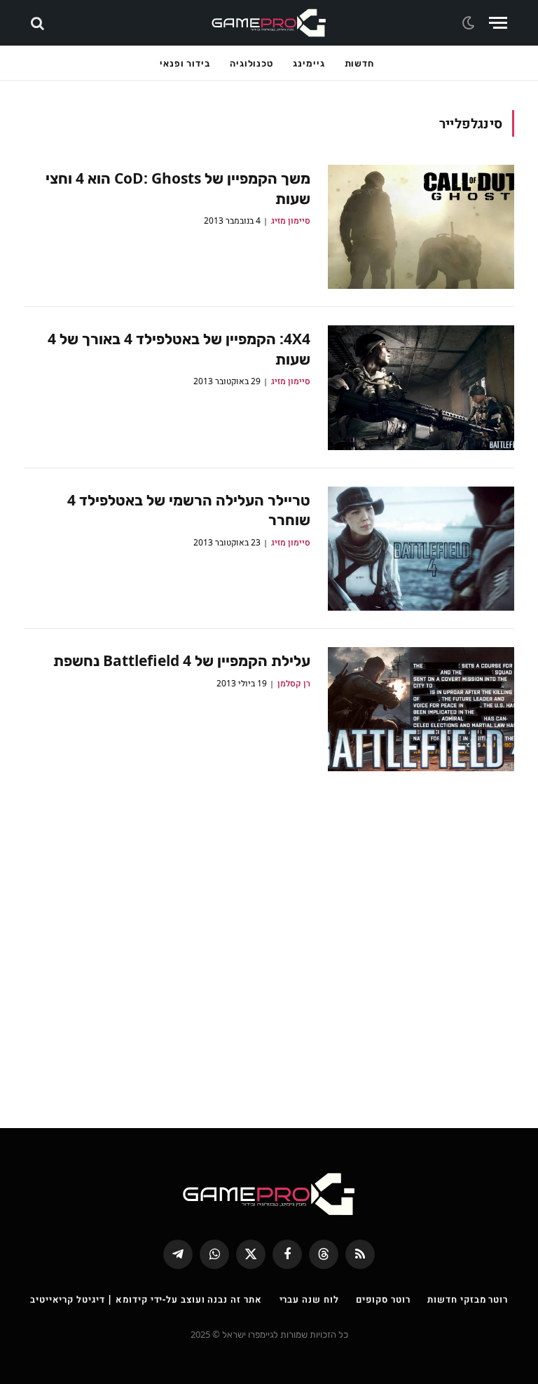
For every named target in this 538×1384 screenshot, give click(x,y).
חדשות (360, 63)
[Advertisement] (268, 939)
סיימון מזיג (290, 220)
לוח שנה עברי (309, 1299)
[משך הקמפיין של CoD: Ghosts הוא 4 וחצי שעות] (421, 227)
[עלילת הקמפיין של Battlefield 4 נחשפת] (421, 709)
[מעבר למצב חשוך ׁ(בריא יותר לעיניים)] (470, 23)
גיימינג (308, 63)
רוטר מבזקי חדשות (467, 1299)
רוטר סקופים (383, 1299)
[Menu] (498, 23)
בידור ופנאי (185, 63)
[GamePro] (269, 23)
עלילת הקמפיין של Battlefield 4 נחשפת (181, 660)
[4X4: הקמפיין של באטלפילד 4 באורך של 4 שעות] (421, 387)
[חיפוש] (39, 23)
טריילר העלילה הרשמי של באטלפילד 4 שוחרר (188, 510)
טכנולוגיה (251, 63)
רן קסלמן (293, 683)
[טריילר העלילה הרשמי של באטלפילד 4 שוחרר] (421, 549)
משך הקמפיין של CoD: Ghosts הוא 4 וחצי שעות (178, 188)
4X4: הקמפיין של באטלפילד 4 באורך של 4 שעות (179, 349)
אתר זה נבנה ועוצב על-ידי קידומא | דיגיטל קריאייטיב (146, 1299)
